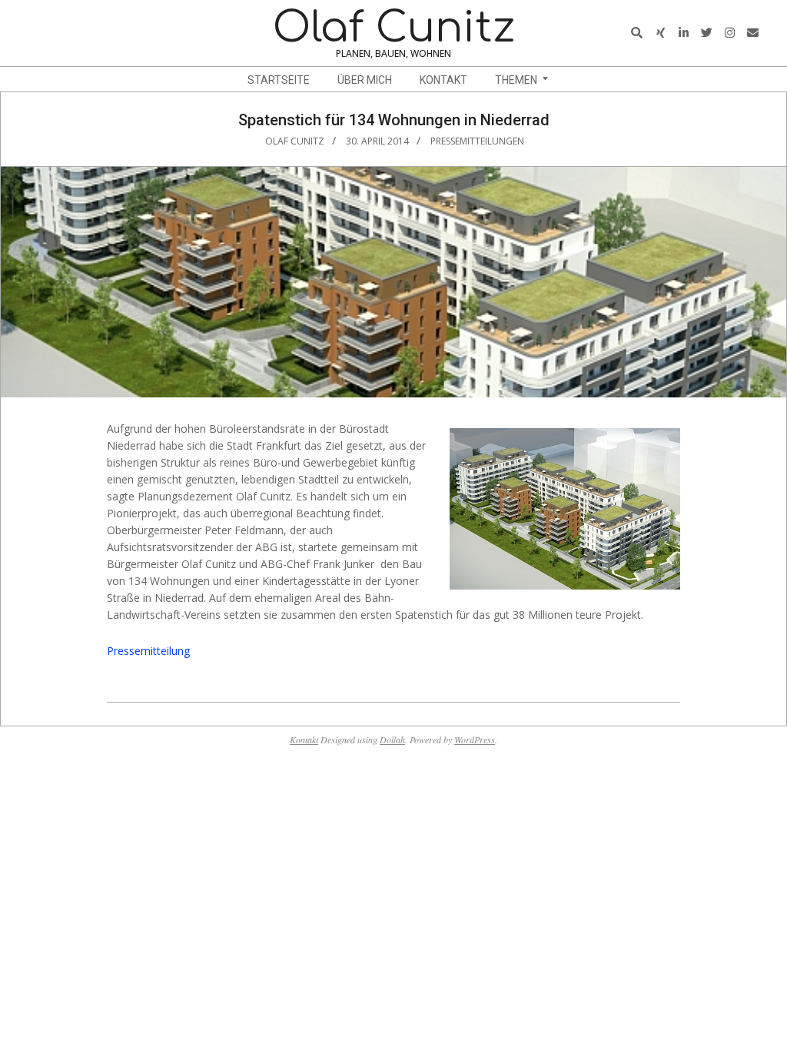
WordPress (474, 739)
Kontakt (304, 739)
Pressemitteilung (148, 650)
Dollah (392, 739)
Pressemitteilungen (477, 141)
